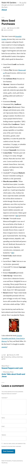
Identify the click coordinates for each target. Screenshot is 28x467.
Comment (5, 397)
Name (3, 417)
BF (17, 216)
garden (3, 359)
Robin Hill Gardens (9, 3)
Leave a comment (8, 30)
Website (4, 435)
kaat (4, 28)
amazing (4, 347)
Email (3, 426)
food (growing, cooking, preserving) (13, 357)
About (4, 10)
